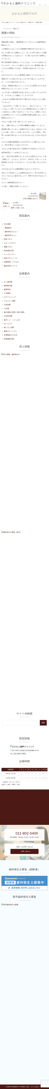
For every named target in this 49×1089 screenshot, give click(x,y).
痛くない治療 (9, 327)
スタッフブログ (10, 243)
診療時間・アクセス (11, 262)
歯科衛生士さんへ (11, 232)
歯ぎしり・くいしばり (12, 320)
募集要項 (8, 228)
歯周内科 (7, 289)
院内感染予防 (9, 251)
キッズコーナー (10, 254)
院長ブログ (8, 239)
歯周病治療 (8, 286)
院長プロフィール (10, 258)
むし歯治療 (8, 282)
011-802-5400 (20, 754)
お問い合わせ (25, 851)
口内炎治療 (8, 316)
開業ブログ (16, 28)
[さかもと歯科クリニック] (18, 3)
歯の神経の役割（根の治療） (15, 312)
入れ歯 (6, 308)
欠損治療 (7, 305)
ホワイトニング (10, 297)
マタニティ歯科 (10, 301)
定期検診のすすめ (10, 335)
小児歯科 (7, 293)
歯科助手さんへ (10, 235)
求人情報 (7, 224)
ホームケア (8, 324)
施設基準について (10, 266)
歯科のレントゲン (10, 331)
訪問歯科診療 (9, 339)
